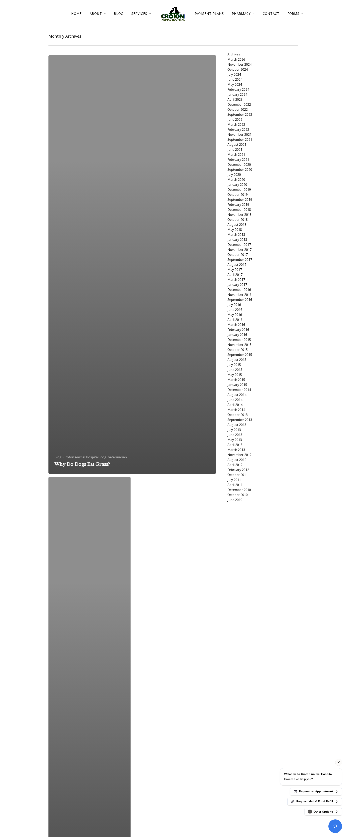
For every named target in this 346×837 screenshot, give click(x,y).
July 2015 (234, 364)
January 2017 (237, 284)
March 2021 (236, 154)
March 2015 (236, 379)
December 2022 (239, 104)
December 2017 (239, 244)
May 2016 (234, 314)
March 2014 (236, 409)
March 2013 (236, 450)
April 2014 (234, 404)
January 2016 (237, 334)
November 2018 (239, 214)
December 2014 (239, 389)
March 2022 (236, 124)
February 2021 (238, 159)
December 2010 (239, 490)
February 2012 (238, 470)
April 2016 (234, 319)
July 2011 (234, 480)
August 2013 (236, 425)
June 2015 (234, 369)
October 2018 (237, 219)
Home (76, 13)
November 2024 (239, 64)
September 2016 (239, 299)
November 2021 (239, 134)
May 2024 (234, 84)
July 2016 (234, 304)
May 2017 (234, 269)
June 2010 (234, 500)
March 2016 (236, 324)
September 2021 (239, 139)
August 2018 (236, 224)
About (96, 14)
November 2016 (239, 294)
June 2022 (234, 119)
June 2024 (234, 79)
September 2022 (239, 114)
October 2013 (237, 414)
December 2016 (239, 289)
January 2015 (237, 384)
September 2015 (239, 354)
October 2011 (237, 475)
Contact (271, 13)
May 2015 (234, 374)
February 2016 (238, 329)
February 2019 (238, 204)
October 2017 (237, 254)
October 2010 (237, 495)
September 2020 (239, 169)
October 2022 (237, 109)
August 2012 (236, 460)
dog (103, 457)
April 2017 (234, 274)
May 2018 (234, 229)
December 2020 (239, 164)
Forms (293, 14)
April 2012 (234, 465)
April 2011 (234, 485)
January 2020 (237, 184)
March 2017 (236, 279)
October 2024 (237, 69)
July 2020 (234, 174)
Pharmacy (241, 14)
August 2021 (236, 144)
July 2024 (234, 74)
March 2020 (236, 179)
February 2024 (238, 89)
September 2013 (239, 420)
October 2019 (237, 194)
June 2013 (234, 435)
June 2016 (234, 309)
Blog (118, 13)
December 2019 (239, 189)
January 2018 (237, 239)
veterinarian (117, 457)
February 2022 (238, 129)
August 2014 (236, 394)
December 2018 (239, 209)
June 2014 (234, 399)
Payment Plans (209, 13)
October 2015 (237, 349)
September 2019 (239, 199)
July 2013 (234, 430)
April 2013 (234, 445)
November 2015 (239, 344)
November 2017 (239, 249)
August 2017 (236, 264)
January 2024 (237, 94)
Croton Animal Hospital (81, 457)
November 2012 (239, 455)
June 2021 (234, 149)
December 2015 (239, 339)
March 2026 (236, 59)
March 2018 (236, 234)
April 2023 (234, 99)
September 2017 (239, 259)
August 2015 (236, 359)
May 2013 (234, 440)
